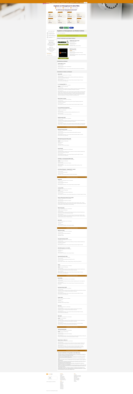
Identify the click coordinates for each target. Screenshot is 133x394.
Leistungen (75, 374)
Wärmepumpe (48, 2)
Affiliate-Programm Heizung (77, 376)
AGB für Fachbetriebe (76, 379)
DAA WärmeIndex (62, 376)
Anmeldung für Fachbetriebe (77, 375)
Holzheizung (61, 386)
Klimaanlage (81, 2)
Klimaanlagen (62, 388)
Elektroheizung (72, 2)
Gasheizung (58, 2)
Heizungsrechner (62, 377)
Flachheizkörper (77, 361)
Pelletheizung (53, 2)
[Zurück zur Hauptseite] (52, 374)
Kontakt (75, 380)
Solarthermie (63, 2)
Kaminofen (67, 2)
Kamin (72, 355)
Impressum (75, 381)
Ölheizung (77, 2)
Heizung (85, 2)
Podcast (61, 375)
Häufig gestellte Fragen (63, 379)
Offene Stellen (75, 377)
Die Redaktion (62, 374)
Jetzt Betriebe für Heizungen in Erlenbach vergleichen (72, 275)
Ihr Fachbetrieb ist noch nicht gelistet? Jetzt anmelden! (72, 350)
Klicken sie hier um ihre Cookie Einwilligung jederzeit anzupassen (52, 390)
